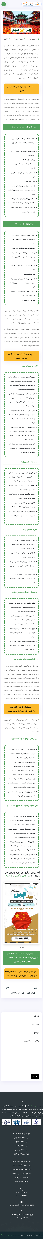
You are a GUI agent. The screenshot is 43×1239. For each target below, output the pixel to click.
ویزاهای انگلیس (22, 876)
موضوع (36, 1032)
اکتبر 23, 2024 (18, 39)
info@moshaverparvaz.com (21, 1205)
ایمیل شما (35, 1024)
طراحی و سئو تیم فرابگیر (6, 1235)
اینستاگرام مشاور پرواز (22, 975)
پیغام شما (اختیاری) (31, 1040)
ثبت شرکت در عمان (22, 1177)
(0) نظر (6, 39)
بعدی (7, 988)
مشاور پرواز (34, 1106)
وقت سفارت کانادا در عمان (21, 1169)
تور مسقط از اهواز (21, 1141)
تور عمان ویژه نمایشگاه (21, 1133)
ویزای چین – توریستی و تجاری (23, 993)
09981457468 (21, 1196)
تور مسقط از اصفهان (21, 1137)
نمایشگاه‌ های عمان (21, 1181)
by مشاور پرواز (33, 39)
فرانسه (9, 876)
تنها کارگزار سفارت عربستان (21, 1161)
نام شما (36, 1016)
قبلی (35, 988)
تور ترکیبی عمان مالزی (21, 1154)
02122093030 (11, 957)
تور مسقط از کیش (21, 1149)
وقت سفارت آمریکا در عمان (21, 1165)
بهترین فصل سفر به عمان (21, 1173)
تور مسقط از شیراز (21, 1145)
